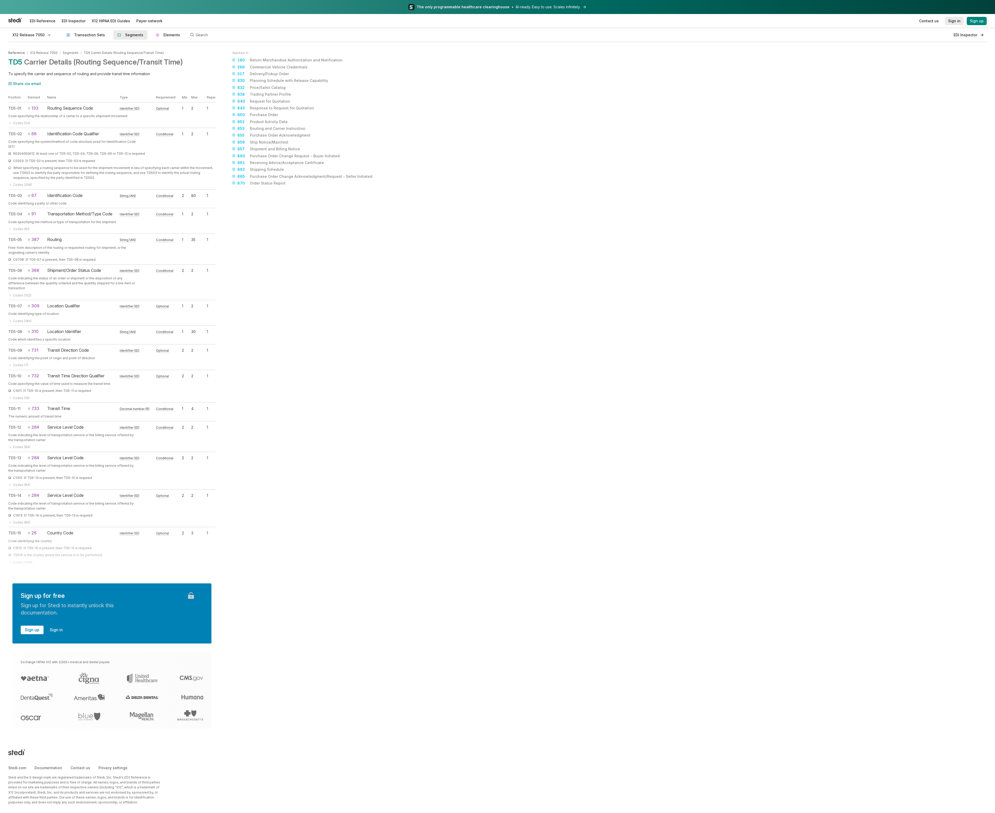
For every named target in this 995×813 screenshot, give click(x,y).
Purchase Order (257, 114)
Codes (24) (21, 123)
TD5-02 (15, 134)
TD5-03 (15, 195)
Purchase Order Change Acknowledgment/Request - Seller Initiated (304, 176)
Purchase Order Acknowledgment (273, 135)
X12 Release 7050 (44, 53)
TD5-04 (15, 214)
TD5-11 (14, 408)
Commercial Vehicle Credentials (272, 67)
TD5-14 (15, 495)
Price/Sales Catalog (261, 87)
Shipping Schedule (260, 169)
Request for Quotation (263, 101)
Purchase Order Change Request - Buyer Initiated (288, 156)
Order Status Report (261, 183)
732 (35, 375)
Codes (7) (20, 365)
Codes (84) (21, 447)
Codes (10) (21, 398)
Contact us (80, 768)
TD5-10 (14, 376)
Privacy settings (112, 768)
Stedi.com (17, 768)
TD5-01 (14, 108)
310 (35, 331)
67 (34, 195)
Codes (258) (22, 185)
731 (34, 350)
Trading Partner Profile (264, 94)
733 (35, 408)
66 (34, 133)
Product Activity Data (262, 121)
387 (35, 239)
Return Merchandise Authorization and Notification (290, 60)
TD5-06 (15, 270)
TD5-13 (14, 458)
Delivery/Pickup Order (263, 74)
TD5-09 (15, 350)
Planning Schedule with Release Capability (282, 80)
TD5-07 (15, 306)
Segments (71, 53)
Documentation (48, 768)
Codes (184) (22, 321)
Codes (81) (21, 229)
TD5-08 (15, 331)
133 (34, 108)
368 (35, 270)
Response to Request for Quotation (275, 108)
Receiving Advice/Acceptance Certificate (280, 162)
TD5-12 (14, 427)
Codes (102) (22, 295)
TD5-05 (15, 239)
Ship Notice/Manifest (262, 142)
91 (33, 213)
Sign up (32, 629)
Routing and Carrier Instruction (271, 128)
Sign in (56, 629)
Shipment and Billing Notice (268, 149)
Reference (16, 53)
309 (35, 305)
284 (35, 427)
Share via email (27, 83)
